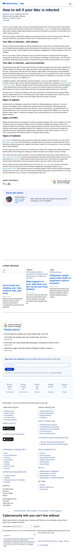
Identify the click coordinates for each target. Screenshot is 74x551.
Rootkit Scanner (9, 411)
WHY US (41, 467)
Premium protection (10, 420)
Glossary (51, 392)
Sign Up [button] (9, 369)
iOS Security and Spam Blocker (14, 434)
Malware (7, 462)
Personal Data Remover (47, 433)
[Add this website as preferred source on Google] (37, 19)
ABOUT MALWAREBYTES (47, 449)
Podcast (29, 270)
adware (60, 38)
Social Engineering (10, 455)
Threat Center (23, 392)
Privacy (66, 541)
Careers (42, 453)
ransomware (16, 159)
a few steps (47, 164)
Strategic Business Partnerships (14, 480)
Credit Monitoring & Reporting (49, 427)
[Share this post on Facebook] (4, 184)
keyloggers (63, 81)
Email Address (7, 526)
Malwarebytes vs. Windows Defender (52, 478)
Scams (64, 392)
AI (4, 270)
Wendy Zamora (9, 14)
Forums (42, 485)
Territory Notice (45, 462)
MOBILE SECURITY (9, 423)
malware (47, 29)
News (52, 270)
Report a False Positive (47, 459)
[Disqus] (37, 231)
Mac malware (7, 140)
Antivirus (7, 464)
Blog (5, 453)
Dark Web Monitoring (47, 413)
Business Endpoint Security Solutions (53, 442)
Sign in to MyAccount (47, 487)
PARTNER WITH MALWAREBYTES (14, 472)
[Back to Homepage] (13, 4)
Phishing (7, 457)
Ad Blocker (43, 417)
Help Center (44, 489)
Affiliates (7, 478)
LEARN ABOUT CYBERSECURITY (14, 449)
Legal (60, 541)
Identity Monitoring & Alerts (48, 425)
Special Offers (44, 464)
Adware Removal (45, 415)
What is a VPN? (9, 466)
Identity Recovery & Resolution (50, 429)
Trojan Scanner (9, 413)
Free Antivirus (8, 415)
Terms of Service (53, 372)
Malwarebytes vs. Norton (48, 475)
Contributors (10, 392)
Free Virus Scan (9, 417)
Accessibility (44, 545)
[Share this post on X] (6, 184)
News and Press (45, 455)
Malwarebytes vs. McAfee (48, 473)
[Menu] (70, 4)
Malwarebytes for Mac (10, 168)
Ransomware (8, 459)
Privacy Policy (59, 372)
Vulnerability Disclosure (47, 457)
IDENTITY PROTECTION (46, 421)
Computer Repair (9, 475)
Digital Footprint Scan (47, 411)
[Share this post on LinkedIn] (9, 184)
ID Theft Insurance (46, 431)
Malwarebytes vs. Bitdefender (49, 471)
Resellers (7, 482)
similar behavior (10, 142)
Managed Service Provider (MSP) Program (54, 444)
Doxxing (7, 468)
